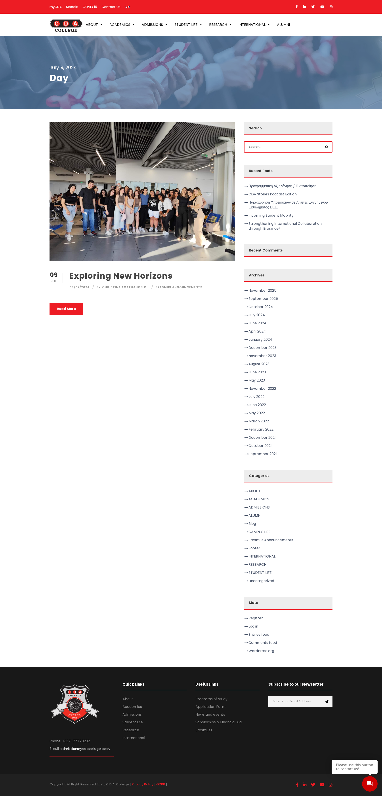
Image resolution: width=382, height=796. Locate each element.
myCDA (56, 6)
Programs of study (211, 698)
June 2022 (257, 404)
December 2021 (262, 437)
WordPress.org (261, 650)
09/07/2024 (79, 287)
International (133, 737)
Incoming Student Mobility (271, 215)
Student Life (132, 722)
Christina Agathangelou (125, 287)
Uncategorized (261, 580)
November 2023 (262, 355)
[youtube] (322, 6)
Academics (132, 706)
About (127, 698)
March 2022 (258, 421)
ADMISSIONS (152, 24)
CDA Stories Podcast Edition (272, 194)
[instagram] (331, 6)
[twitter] (313, 6)
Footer (254, 548)
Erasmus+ (203, 730)
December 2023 (262, 347)
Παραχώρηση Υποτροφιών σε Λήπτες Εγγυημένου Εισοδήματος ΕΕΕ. (288, 205)
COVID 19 (90, 6)
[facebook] (297, 6)
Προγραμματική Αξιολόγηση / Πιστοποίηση (282, 186)
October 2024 (260, 306)
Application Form (210, 706)
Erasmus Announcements (179, 287)
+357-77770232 (76, 741)
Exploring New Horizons (121, 276)
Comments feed (262, 642)
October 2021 (260, 445)
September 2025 (263, 298)
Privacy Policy (142, 784)
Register (255, 618)
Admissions (132, 714)
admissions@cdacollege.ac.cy (85, 748)
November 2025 (262, 290)
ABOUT (92, 24)
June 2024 (257, 323)
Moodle (72, 6)
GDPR (160, 784)
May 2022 (256, 413)
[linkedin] (304, 6)
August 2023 (258, 364)
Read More (66, 308)
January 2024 (260, 339)
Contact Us (110, 6)
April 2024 (257, 331)
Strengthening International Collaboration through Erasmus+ (285, 226)
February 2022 (260, 429)
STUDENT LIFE (186, 24)
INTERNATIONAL (252, 24)
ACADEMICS (119, 24)
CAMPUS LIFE (259, 531)
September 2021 (262, 453)
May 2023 (256, 380)
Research (130, 730)
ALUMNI (283, 24)
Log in (253, 626)
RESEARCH (218, 24)
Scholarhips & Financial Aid (218, 722)
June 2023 (257, 372)
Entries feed (258, 634)
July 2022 (256, 396)
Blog (252, 523)
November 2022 (262, 388)
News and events (210, 714)
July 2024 (256, 315)
